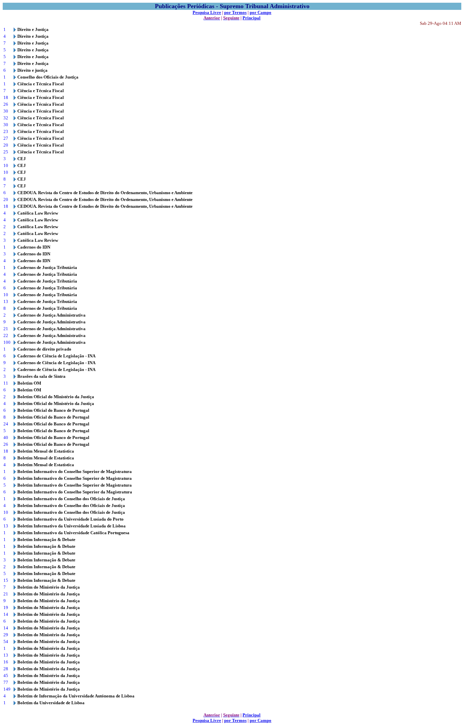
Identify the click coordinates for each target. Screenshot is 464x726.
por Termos (235, 12)
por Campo (260, 12)
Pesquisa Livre (207, 12)
